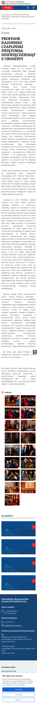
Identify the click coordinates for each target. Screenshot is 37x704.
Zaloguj (7, 8)
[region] (18, 688)
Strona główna (6, 15)
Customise (18, 695)
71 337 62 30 (9, 622)
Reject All (18, 700)
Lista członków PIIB (12, 671)
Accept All (18, 689)
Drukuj (6, 33)
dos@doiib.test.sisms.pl (12, 625)
